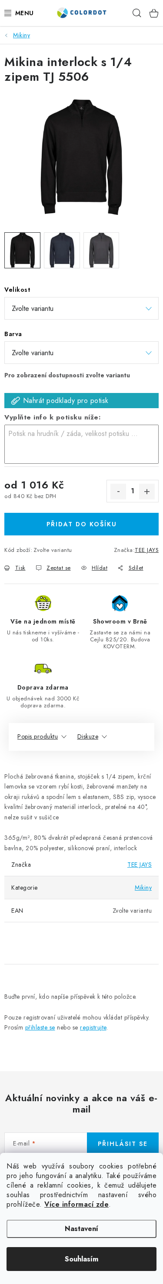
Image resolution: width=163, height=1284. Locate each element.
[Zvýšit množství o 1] (147, 491)
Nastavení (81, 1229)
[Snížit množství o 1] (118, 491)
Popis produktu (37, 736)
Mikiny (143, 887)
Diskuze (88, 736)
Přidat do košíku (82, 524)
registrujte (93, 1027)
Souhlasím (81, 1259)
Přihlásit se (123, 1143)
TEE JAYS (147, 550)
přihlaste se (40, 1027)
